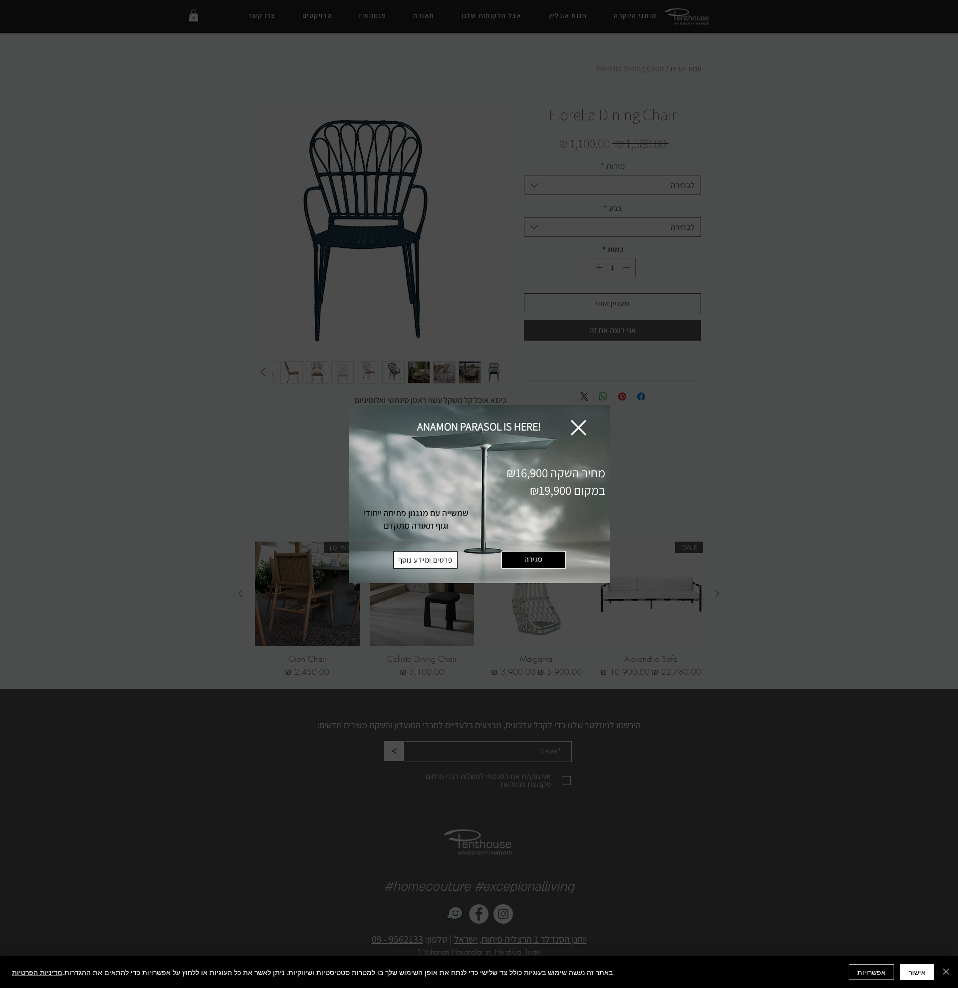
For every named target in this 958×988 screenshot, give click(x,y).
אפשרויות (871, 972)
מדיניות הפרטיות (37, 972)
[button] (578, 427)
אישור (917, 972)
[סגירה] (946, 972)
